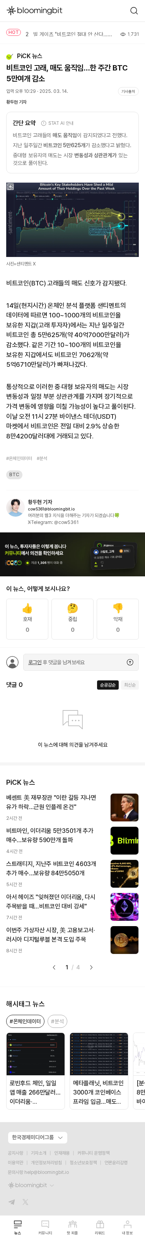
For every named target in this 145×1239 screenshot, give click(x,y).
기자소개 (38, 1153)
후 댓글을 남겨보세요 (56, 662)
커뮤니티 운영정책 (93, 1153)
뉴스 (17, 1233)
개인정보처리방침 (46, 1162)
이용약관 (15, 1162)
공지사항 (15, 1153)
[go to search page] (134, 10)
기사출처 (128, 91)
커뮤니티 (45, 1233)
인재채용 (62, 1153)
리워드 (100, 1233)
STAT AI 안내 (60, 123)
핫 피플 (72, 1233)
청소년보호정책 (83, 1162)
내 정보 (127, 1233)
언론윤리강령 (116, 1162)
